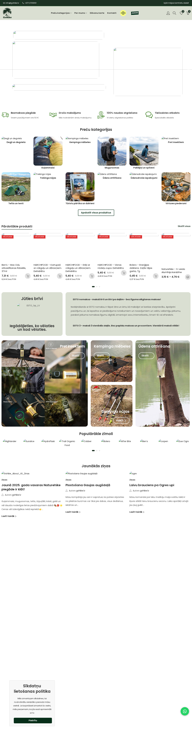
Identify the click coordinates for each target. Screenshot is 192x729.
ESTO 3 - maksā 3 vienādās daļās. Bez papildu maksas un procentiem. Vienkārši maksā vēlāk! (126, 325)
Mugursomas (112, 167)
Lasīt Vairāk (8, 516)
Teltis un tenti (16, 203)
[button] (93, 286)
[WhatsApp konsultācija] (185, 711)
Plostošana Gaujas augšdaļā (88, 485)
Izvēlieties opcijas (156, 277)
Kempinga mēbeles (80, 142)
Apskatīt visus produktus (96, 212)
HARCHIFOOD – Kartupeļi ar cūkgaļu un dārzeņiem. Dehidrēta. (16, 268)
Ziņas (4, 479)
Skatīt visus (184, 226)
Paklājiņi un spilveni (143, 167)
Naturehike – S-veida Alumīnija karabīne (142, 270)
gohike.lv (16, 494)
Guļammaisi (48, 167)
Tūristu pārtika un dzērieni (80, 203)
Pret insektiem (176, 142)
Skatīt (76, 355)
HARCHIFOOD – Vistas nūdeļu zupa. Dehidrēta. (79, 266)
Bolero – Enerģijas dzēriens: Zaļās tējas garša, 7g (109, 268)
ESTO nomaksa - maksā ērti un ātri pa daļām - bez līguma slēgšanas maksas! (117, 299)
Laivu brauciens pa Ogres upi (151, 485)
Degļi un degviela (16, 142)
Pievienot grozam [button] (28, 276)
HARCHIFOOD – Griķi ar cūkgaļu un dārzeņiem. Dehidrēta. (47, 268)
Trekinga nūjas (48, 178)
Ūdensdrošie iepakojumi (144, 178)
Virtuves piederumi (176, 203)
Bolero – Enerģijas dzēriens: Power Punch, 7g (176, 266)
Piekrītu (33, 720)
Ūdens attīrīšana (112, 178)
